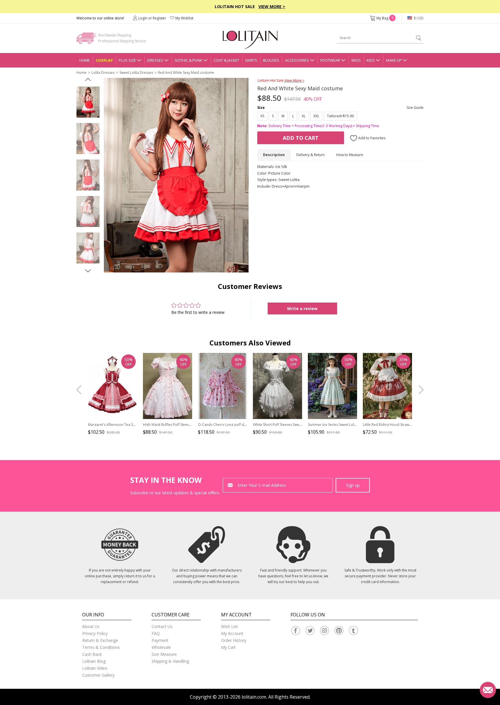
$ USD (418, 18)
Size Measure (164, 654)
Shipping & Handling (170, 661)
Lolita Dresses (103, 72)
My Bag (385, 18)
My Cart (228, 647)
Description (274, 154)
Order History (233, 640)
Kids (371, 60)
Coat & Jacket (226, 60)
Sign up (353, 485)
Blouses (271, 60)
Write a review (302, 308)
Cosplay (104, 60)
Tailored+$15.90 (340, 115)
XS (262, 115)
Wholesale (161, 647)
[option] (88, 102)
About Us (91, 626)
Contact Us (162, 626)
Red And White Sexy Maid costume (186, 72)
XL (304, 115)
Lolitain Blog (94, 661)
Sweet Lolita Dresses (136, 72)
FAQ (156, 633)
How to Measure (349, 154)
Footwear (330, 60)
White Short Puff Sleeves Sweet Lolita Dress (288, 424)
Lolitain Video (94, 668)
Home (84, 60)
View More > (271, 6)
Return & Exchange (100, 640)
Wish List (229, 626)
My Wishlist (184, 18)
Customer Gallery (98, 675)
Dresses (155, 60)
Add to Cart (301, 137)
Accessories (297, 60)
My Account (232, 633)
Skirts (251, 60)
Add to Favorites (371, 137)
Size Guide (415, 107)
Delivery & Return (310, 154)
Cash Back (92, 654)
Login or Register (152, 18)
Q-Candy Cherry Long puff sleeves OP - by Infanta (238, 424)
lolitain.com (254, 697)
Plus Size (127, 60)
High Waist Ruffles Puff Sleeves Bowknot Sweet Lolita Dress (190, 424)
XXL (316, 115)
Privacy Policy (95, 633)
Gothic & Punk (188, 60)
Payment (160, 640)
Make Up (394, 60)
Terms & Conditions (101, 647)
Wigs (356, 60)
